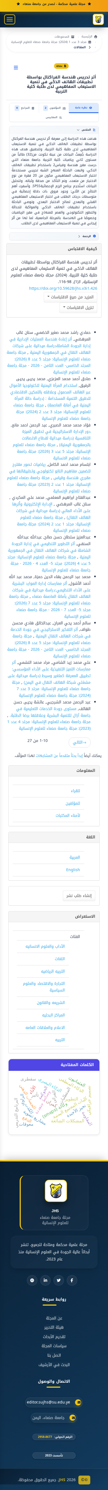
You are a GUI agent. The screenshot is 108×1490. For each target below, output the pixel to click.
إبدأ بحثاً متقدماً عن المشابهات (59, 755)
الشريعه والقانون (51, 1002)
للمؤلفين (73, 803)
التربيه (60, 1040)
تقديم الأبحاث (54, 1337)
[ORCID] (32, 1280)
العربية (75, 857)
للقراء (75, 791)
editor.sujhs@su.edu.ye (48, 1402)
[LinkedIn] (45, 1280)
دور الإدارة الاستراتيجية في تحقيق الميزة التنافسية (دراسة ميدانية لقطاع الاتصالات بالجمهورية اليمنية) (56, 438)
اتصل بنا (54, 1355)
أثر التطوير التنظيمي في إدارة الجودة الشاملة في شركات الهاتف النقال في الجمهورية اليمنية (49, 550)
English (73, 870)
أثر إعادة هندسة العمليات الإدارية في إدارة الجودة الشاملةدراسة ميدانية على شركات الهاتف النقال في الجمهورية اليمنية (50, 345)
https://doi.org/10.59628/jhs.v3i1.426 (63, 288)
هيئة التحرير (54, 1327)
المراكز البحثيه (53, 1015)
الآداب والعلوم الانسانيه (45, 946)
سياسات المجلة (54, 1346)
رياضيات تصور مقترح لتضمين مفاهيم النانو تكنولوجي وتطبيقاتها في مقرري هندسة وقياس (50, 471)
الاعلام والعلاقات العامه (45, 1027)
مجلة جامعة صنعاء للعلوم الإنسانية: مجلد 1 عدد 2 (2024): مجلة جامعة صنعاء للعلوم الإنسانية (54, 524)
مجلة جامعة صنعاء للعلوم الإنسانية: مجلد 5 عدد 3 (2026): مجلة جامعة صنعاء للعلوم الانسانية (52, 451)
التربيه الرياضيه (53, 971)
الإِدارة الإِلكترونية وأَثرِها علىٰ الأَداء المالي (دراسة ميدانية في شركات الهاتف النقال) (51, 510)
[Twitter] (58, 1280)
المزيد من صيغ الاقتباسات (72, 297)
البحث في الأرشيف (54, 1365)
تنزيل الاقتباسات (79, 307)
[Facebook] (72, 1280)
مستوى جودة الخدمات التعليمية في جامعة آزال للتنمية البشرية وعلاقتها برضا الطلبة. (49, 712)
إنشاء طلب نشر (79, 895)
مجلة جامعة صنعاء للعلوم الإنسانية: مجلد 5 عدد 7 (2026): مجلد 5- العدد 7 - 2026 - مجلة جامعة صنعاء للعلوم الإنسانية (50, 606)
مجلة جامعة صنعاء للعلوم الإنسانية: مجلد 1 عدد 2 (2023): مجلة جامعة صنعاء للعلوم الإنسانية (49, 484)
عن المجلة (54, 1318)
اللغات (60, 959)
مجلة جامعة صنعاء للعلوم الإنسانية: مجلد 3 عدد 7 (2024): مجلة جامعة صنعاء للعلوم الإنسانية (51, 689)
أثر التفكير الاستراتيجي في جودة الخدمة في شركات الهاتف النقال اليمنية (51, 633)
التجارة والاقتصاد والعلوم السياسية (44, 987)
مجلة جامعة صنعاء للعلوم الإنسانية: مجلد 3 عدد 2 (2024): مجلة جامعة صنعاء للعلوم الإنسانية (52, 411)
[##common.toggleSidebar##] (16, 67)
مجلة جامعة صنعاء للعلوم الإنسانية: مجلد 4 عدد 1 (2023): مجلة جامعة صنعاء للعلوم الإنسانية (49, 725)
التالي (79, 742)
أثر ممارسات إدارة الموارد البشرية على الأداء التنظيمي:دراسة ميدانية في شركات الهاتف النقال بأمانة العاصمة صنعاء (51, 590)
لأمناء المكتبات (68, 815)
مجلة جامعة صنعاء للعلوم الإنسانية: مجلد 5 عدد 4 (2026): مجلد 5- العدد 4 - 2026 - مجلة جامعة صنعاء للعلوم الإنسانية (49, 563)
